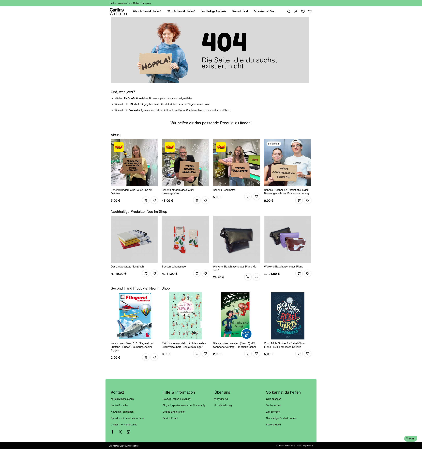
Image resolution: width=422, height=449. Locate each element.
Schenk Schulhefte (224, 190)
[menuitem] (147, 11)
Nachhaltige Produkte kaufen (281, 418)
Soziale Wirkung (223, 405)
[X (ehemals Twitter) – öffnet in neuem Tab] (120, 432)
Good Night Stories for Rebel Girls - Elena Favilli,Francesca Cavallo (284, 345)
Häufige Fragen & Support (176, 398)
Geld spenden (273, 398)
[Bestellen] (145, 200)
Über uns (222, 392)
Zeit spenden (273, 411)
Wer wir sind (221, 398)
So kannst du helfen (283, 392)
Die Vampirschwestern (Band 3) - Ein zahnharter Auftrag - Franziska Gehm (234, 345)
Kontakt (117, 392)
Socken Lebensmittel (174, 266)
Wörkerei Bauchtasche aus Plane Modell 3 (235, 268)
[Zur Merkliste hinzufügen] (154, 200)
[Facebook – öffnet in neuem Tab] (112, 432)
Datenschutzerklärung (285, 445)
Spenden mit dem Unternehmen (128, 418)
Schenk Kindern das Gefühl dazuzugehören (178, 191)
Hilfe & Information (179, 392)
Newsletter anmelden (122, 411)
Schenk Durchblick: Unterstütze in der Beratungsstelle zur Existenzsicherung (286, 191)
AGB (299, 445)
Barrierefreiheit (170, 418)
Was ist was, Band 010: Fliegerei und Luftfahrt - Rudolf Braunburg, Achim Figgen (132, 346)
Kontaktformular (119, 405)
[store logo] (118, 11)
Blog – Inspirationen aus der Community (184, 405)
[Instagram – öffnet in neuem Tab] (128, 432)
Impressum (308, 445)
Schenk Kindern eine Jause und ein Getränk (131, 191)
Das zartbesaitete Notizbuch (127, 266)
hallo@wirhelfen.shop (122, 398)
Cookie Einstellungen (174, 411)
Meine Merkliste (303, 11)
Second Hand (273, 424)
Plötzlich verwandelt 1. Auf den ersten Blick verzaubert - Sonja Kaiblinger (184, 345)
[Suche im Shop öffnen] (289, 11)
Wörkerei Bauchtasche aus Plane (283, 266)
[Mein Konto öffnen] (296, 11)
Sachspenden (273, 405)
